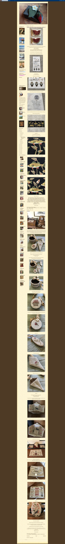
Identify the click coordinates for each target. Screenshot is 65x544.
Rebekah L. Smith (22, 252)
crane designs (29, 207)
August (21, 134)
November (22, 132)
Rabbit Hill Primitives (22, 275)
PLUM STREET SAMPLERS (22, 208)
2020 (20, 131)
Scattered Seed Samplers (22, 180)
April (21, 140)
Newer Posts (28, 535)
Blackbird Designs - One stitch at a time (22, 247)
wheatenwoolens (22, 231)
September (22, 133)
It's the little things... (22, 173)
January (21, 143)
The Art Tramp (21, 263)
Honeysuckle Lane (22, 168)
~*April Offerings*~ (24, 112)
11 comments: (34, 533)
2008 (20, 153)
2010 (20, 151)
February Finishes (24, 108)
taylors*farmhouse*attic (22, 226)
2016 (20, 146)
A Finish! (28, 211)
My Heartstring (22, 196)
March (21, 141)
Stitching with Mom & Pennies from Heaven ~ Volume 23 (23, 138)
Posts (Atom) (31, 537)
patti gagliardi (41, 207)
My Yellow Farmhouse (22, 201)
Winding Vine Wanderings (31, 4)
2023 (20, 129)
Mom (38, 207)
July (21, 135)
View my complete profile (22, 104)
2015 (20, 147)
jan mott (32, 207)
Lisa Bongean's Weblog (22, 161)
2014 (20, 148)
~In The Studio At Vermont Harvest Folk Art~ (22, 281)
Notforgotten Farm (22, 163)
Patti (20, 96)
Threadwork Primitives (22, 221)
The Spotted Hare (22, 185)
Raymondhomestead (22, 210)
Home (36, 535)
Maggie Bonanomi (36, 207)
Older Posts (44, 535)
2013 (20, 149)
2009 (20, 152)
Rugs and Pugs (21, 156)
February (22, 142)
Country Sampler (22, 268)
